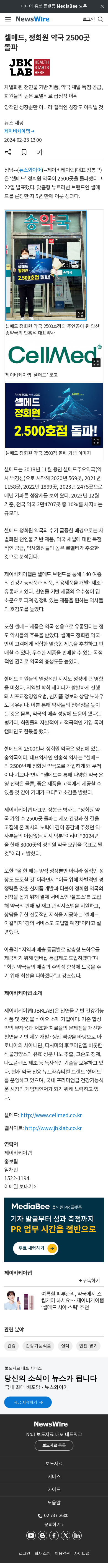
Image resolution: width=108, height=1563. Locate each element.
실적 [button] (65, 1346)
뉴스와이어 (30, 170)
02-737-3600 (56, 1515)
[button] (8, 152)
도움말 (54, 1503)
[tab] (54, 1463)
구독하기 (91, 1281)
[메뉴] (7, 19)
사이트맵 (81, 1553)
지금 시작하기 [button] (25, 1402)
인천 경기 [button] (88, 1346)
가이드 (54, 1490)
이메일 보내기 (20, 1186)
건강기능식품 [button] (38, 1346)
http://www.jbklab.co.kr (53, 1128)
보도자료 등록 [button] (54, 1445)
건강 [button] (11, 1346)
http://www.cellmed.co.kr (51, 1115)
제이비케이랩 (19, 131)
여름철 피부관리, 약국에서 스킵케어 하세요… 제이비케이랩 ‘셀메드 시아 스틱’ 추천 (72, 1301)
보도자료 (54, 1464)
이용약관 (62, 1553)
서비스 (54, 1477)
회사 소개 (43, 1553)
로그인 (24, 1553)
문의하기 (53, 1524)
